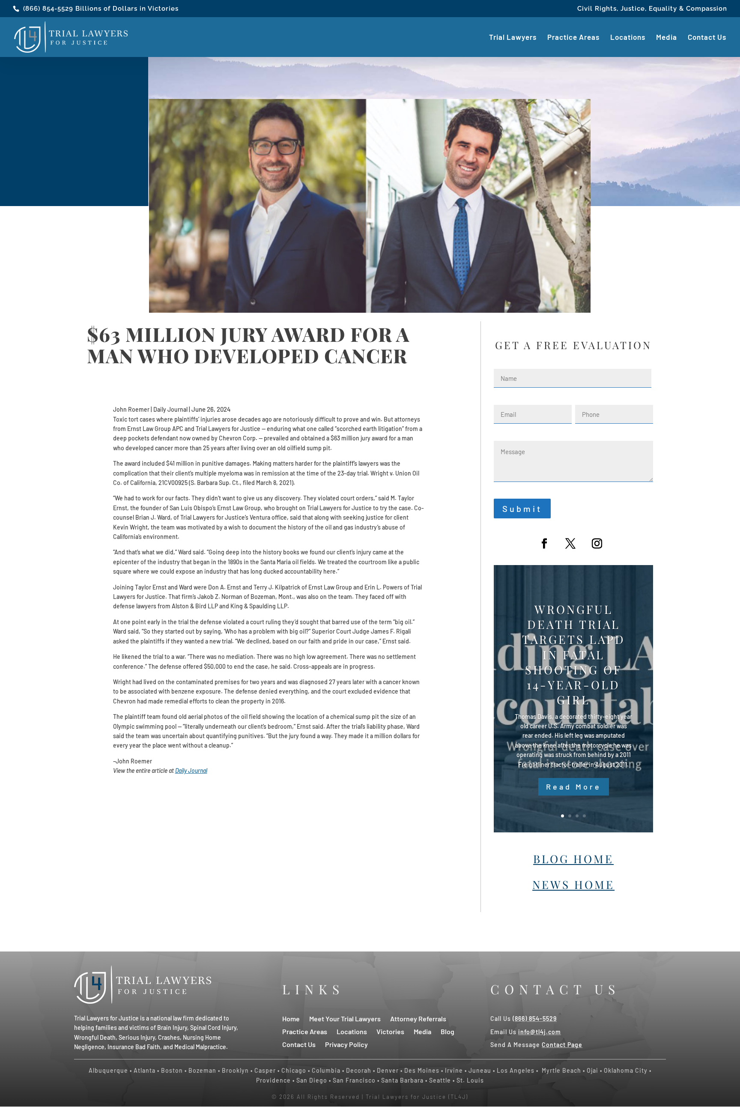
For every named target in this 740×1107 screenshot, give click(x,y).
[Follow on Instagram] (597, 543)
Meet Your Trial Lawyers (345, 1018)
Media (666, 37)
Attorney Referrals (418, 1018)
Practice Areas (573, 37)
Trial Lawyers (513, 37)
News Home (573, 884)
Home (291, 1018)
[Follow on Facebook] (544, 543)
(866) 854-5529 (48, 8)
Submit (522, 508)
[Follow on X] (570, 543)
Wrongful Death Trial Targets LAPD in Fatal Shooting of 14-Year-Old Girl (573, 654)
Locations (627, 37)
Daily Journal (191, 770)
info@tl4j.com (539, 1031)
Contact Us (707, 37)
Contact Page (562, 1044)
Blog (447, 1031)
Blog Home (573, 858)
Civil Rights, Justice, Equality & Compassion (652, 9)
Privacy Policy (346, 1043)
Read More (573, 786)
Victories (390, 1031)
